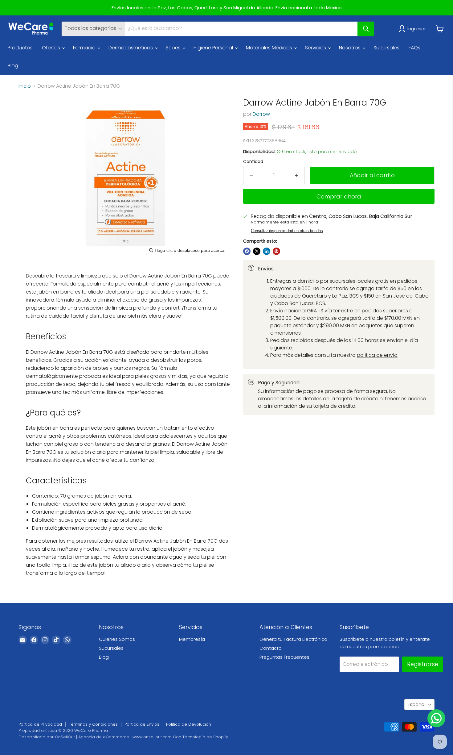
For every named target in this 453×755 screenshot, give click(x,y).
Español (416, 704)
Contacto (270, 648)
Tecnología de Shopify (205, 737)
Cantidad (253, 161)
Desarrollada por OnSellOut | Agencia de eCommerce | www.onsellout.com (95, 737)
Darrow (261, 114)
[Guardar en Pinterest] (276, 251)
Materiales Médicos (269, 47)
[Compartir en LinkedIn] (266, 251)
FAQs (414, 47)
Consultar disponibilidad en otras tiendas (287, 231)
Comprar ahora (338, 196)
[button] (413, 28)
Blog (13, 65)
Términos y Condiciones (93, 724)
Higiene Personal (214, 47)
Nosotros (350, 47)
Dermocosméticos (131, 47)
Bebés (174, 47)
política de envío (377, 355)
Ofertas (51, 47)
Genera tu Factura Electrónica (293, 639)
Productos (20, 47)
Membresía (192, 639)
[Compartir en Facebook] (247, 251)
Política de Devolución (188, 724)
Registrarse (422, 664)
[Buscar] (365, 29)
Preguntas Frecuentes (284, 657)
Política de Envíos (141, 724)
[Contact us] (436, 718)
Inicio (24, 86)
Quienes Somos (117, 639)
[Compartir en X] (256, 251)
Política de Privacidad (40, 724)
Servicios (316, 47)
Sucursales (386, 47)
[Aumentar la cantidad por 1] (297, 175)
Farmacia (85, 47)
